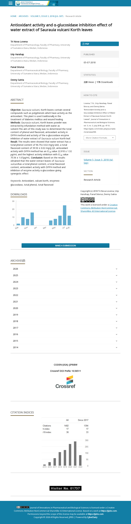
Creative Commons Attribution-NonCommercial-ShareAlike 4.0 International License (99, 208)
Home (13, 16)
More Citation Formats (96, 137)
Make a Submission (65, 245)
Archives (23, 16)
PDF (87, 43)
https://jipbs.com (109, 510)
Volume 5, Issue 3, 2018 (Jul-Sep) (47, 16)
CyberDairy (92, 517)
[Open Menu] (10, 3)
